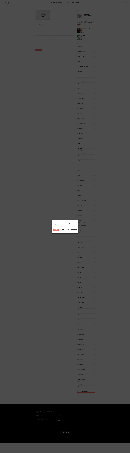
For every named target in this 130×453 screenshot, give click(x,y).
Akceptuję (56, 229)
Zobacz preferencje (72, 229)
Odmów (63, 229)
